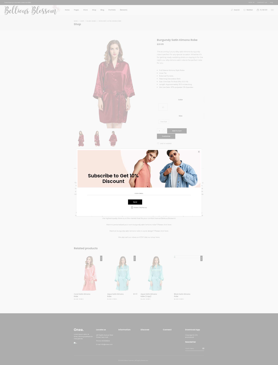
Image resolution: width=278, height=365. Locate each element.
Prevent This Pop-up (140, 207)
